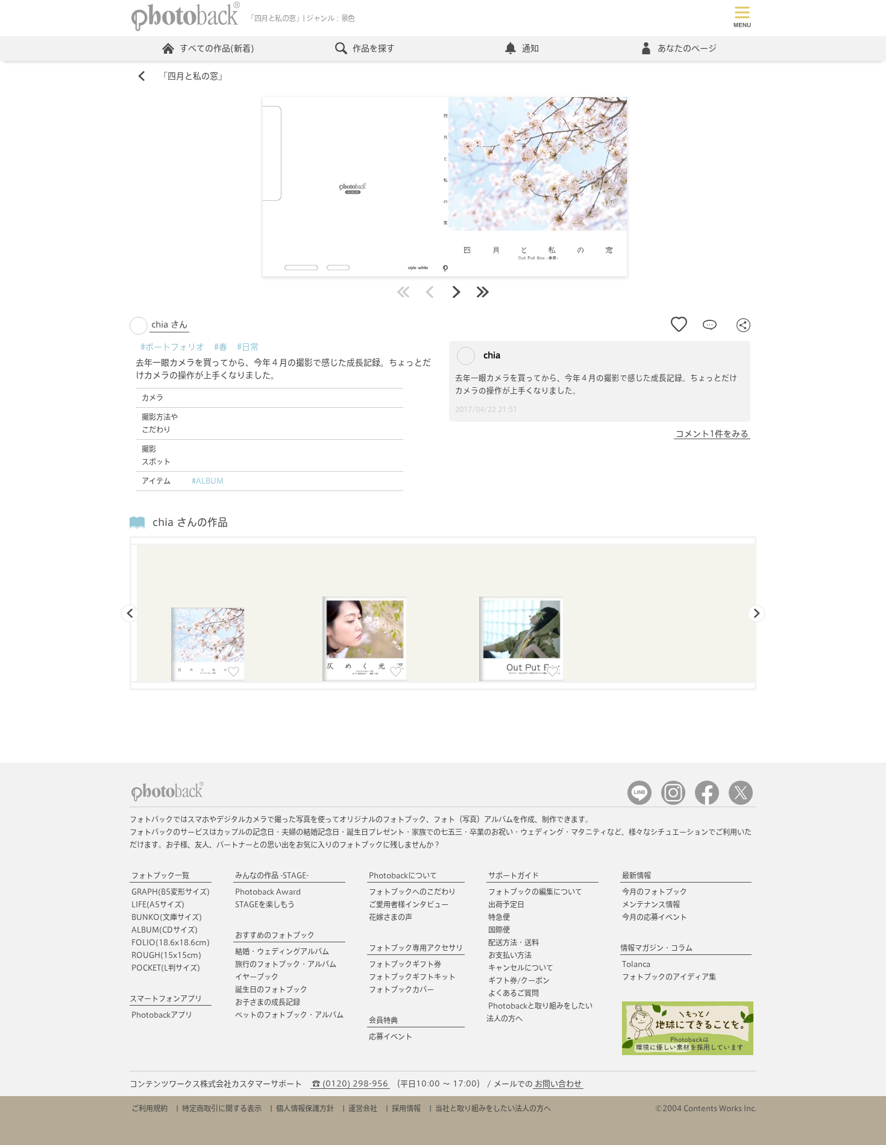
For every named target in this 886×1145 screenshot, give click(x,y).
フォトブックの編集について (535, 891)
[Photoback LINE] (639, 802)
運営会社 (362, 1108)
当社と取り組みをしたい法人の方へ (493, 1108)
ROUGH (166, 955)
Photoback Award (268, 891)
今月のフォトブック (654, 891)
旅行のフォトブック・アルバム (285, 964)
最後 (483, 292)
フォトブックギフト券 (405, 964)
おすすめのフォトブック (275, 935)
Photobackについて (403, 875)
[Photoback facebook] (707, 802)
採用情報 (406, 1108)
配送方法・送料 (513, 942)
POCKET (165, 967)
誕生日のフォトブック (271, 989)
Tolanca (636, 964)
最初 (403, 292)
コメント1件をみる (712, 434)
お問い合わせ (558, 1084)
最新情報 (636, 875)
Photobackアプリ (161, 1014)
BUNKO (166, 917)
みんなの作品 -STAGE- (272, 875)
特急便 (499, 917)
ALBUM (164, 929)
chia (490, 355)
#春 (220, 347)
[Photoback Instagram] (673, 802)
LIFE (157, 904)
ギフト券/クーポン (519, 980)
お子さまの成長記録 (267, 1002)
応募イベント (390, 1036)
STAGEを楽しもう (265, 904)
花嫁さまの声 (390, 917)
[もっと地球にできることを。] (687, 1052)
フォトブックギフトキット (412, 976)
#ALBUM (208, 480)
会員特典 (383, 1020)
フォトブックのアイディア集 (669, 976)
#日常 (248, 347)
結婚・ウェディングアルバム (282, 951)
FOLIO (170, 942)
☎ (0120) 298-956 (350, 1084)
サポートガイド (513, 875)
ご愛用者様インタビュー (408, 904)
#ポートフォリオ (172, 347)
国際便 (499, 929)
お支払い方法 (510, 955)
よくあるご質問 (513, 993)
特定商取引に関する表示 (222, 1108)
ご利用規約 (149, 1108)
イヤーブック (256, 976)
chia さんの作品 (190, 522)
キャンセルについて (520, 967)
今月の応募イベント (654, 917)
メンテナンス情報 (651, 904)
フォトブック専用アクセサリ (416, 947)
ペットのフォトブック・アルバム (289, 1014)
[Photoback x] (741, 802)
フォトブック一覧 (160, 875)
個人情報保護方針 (305, 1108)
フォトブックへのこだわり (412, 891)
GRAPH (170, 891)
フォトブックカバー (401, 989)
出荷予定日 (506, 904)
